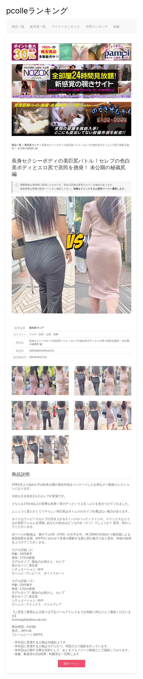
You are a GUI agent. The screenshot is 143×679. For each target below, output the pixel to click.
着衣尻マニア (31, 145)
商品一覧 (18, 26)
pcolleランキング (37, 10)
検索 (116, 26)
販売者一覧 (38, 26)
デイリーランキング (65, 26)
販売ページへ (71, 663)
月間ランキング (96, 26)
